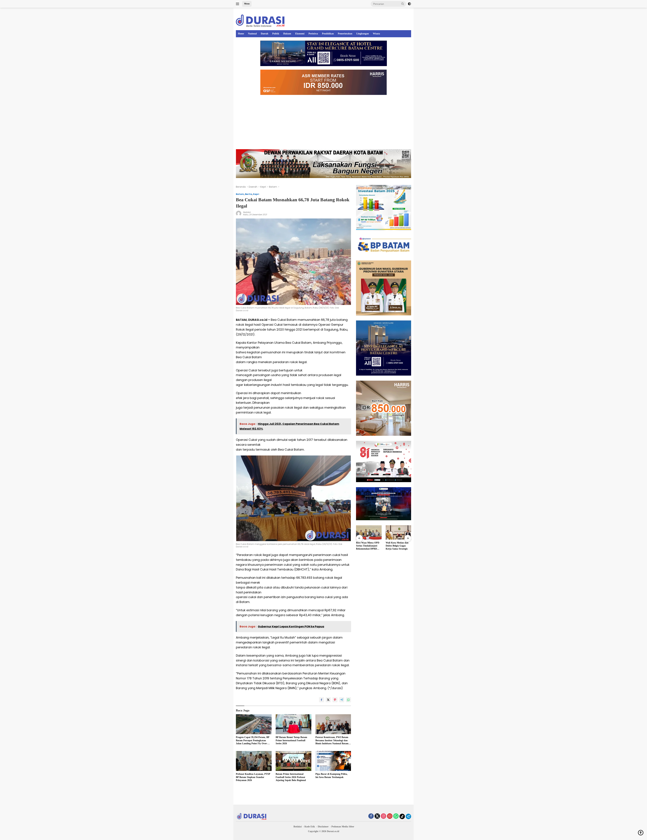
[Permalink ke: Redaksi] (238, 213)
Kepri (256, 194)
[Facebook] (371, 816)
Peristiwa (313, 33)
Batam (240, 194)
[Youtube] (389, 816)
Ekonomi (299, 33)
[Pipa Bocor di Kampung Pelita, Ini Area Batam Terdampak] (333, 761)
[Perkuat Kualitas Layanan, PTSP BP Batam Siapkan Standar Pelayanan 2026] (254, 761)
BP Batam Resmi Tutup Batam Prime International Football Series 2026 (291, 740)
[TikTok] (402, 816)
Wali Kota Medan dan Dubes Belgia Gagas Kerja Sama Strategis (397, 545)
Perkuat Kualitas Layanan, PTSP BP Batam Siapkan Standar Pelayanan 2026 (253, 777)
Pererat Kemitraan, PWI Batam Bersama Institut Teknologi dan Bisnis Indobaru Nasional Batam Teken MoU (331, 740)
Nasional (252, 33)
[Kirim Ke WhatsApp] (348, 699)
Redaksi (247, 212)
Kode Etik (309, 826)
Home (241, 33)
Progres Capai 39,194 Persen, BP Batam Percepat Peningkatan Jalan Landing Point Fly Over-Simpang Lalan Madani (252, 740)
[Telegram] (408, 816)
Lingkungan (362, 33)
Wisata (376, 33)
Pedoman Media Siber (342, 826)
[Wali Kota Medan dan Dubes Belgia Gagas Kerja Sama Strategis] (398, 532)
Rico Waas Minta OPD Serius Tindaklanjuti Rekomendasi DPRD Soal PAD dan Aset (367, 546)
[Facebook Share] (321, 699)
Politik (275, 33)
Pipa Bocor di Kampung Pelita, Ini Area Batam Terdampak (331, 775)
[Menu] (238, 4)
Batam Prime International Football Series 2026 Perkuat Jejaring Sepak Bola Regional (291, 777)
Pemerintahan (345, 33)
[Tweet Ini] (328, 699)
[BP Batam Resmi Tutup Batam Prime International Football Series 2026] (293, 724)
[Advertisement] (323, 122)
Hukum (287, 33)
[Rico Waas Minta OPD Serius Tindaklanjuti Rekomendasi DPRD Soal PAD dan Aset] (368, 532)
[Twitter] (377, 816)
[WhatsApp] (396, 816)
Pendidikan (328, 33)
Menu (247, 3)
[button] (402, 3)
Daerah (264, 33)
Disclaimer (323, 826)
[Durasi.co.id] (260, 20)
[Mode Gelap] (409, 4)
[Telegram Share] (341, 699)
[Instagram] (383, 816)
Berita (248, 194)
